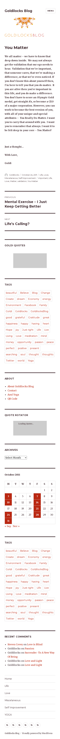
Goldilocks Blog (18, 11)
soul (23, 354)
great (46, 317)
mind (44, 336)
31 (8, 520)
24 (8, 514)
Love (46, 175)
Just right (27, 329)
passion (39, 342)
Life (41, 175)
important (43, 178)
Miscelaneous (11, 178)
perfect (10, 348)
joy (17, 329)
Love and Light (33, 660)
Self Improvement (27, 178)
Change (45, 292)
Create (10, 299)
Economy (33, 299)
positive (22, 348)
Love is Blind (34, 644)
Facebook (30, 305)
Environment (13, 305)
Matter (13, 181)
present (34, 348)
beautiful (11, 292)
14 (37, 502)
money (10, 342)
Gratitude (34, 317)
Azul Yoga (13, 394)
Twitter (10, 360)
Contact (12, 390)
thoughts (47, 354)
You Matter (33, 181)
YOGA (8, 714)
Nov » (16, 526)
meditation (31, 336)
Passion (29, 648)
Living (9, 336)
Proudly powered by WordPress (37, 733)
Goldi (9, 311)
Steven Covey (15, 644)
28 (37, 514)
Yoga (30, 360)
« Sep (8, 526)
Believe (24, 292)
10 (8, 502)
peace (50, 342)
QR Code (12, 398)
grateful (20, 317)
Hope (9, 329)
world (21, 360)
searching (11, 354)
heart (46, 323)
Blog (35, 292)
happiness (11, 323)
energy (47, 299)
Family (43, 305)
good (9, 317)
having (35, 323)
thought (34, 354)
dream (21, 299)
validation (22, 181)
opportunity (24, 342)
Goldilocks (14, 175)
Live (46, 329)
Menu (50, 11)
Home (8, 678)
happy (24, 323)
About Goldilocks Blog (21, 386)
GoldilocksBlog (39, 311)
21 (37, 508)
